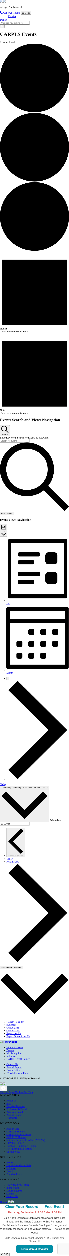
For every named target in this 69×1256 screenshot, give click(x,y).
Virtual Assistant (14, 1047)
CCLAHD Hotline (16, 1137)
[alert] (34, 292)
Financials (11, 1117)
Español (12, 16)
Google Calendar (15, 1022)
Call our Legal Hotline (11, 1092)
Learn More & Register (34, 1249)
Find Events (7, 513)
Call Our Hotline (11, 12)
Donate (3, 19)
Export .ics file (13, 1033)
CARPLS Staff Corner (18, 1059)
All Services (12, 1128)
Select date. (55, 820)
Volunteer (11, 1056)
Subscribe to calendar (11, 967)
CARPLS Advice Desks (18, 1134)
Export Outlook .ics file (18, 1036)
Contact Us (12, 1064)
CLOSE (4, 1254)
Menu (27, 13)
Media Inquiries (14, 1053)
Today (3, 784)
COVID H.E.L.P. (15, 1143)
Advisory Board (14, 1112)
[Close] (3, 1088)
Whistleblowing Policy (18, 1073)
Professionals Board (16, 1109)
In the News (12, 1187)
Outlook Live (13, 1030)
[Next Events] (37, 779)
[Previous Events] (7, 678)
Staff (8, 1103)
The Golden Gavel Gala (18, 1165)
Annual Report (14, 1067)
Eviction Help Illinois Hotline (21, 1146)
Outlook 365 (12, 1027)
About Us (11, 1100)
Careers (10, 1193)
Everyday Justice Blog (17, 1185)
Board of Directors (15, 1106)
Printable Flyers (14, 1174)
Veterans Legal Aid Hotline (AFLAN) (25, 1140)
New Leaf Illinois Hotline (19, 1148)
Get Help (28, 1092)
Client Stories (13, 1151)
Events (9, 1162)
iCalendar (11, 1024)
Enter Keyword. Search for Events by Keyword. (24, 437)
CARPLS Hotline (15, 1131)
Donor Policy (13, 1070)
